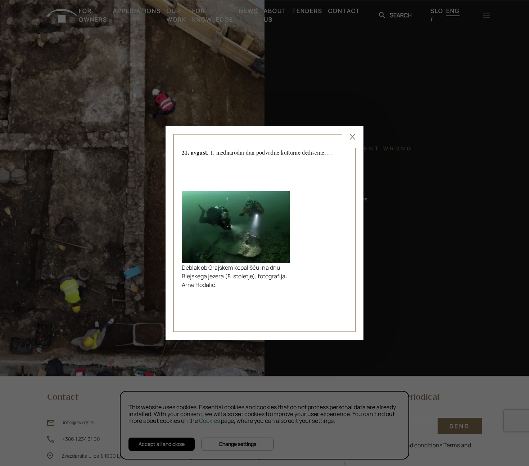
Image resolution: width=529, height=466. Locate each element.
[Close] (352, 137)
